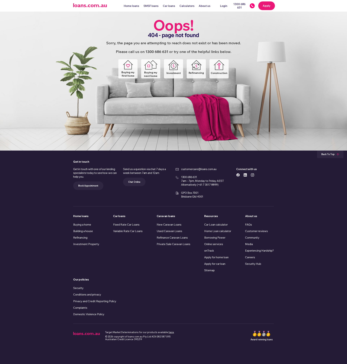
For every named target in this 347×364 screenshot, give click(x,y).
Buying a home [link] (82, 224)
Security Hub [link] (253, 263)
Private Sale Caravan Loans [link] (173, 244)
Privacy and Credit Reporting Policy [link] (94, 301)
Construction (219, 73)
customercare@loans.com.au (199, 169)
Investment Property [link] (86, 244)
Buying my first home (127, 74)
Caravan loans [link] (166, 216)
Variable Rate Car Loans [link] (128, 231)
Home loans (131, 6)
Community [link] (252, 237)
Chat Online (134, 181)
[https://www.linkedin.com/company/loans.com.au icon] (245, 174)
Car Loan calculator (216, 224)
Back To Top (328, 154)
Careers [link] (250, 257)
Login (223, 6)
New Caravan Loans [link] (169, 224)
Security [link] (78, 288)
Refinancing (196, 72)
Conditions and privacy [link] (87, 294)
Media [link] (249, 244)
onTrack (209, 250)
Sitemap (209, 270)
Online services (213, 244)
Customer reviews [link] (256, 231)
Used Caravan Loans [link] (169, 231)
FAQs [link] (248, 224)
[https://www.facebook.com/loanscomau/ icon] (238, 174)
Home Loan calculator (217, 231)
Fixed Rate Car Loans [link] (126, 224)
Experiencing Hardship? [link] (259, 250)
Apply (267, 5)
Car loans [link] (119, 216)
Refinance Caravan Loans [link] (172, 237)
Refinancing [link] (80, 237)
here (171, 332)
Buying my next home (150, 74)
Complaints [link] (80, 307)
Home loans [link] (81, 216)
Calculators (186, 6)
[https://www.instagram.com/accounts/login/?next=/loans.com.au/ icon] (252, 174)
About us (204, 6)
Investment (173, 73)
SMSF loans (150, 6)
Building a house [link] (83, 231)
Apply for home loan (216, 257)
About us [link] (251, 216)
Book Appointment (88, 185)
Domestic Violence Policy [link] (88, 314)
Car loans (169, 6)
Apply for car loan (214, 263)
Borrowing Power (214, 237)
